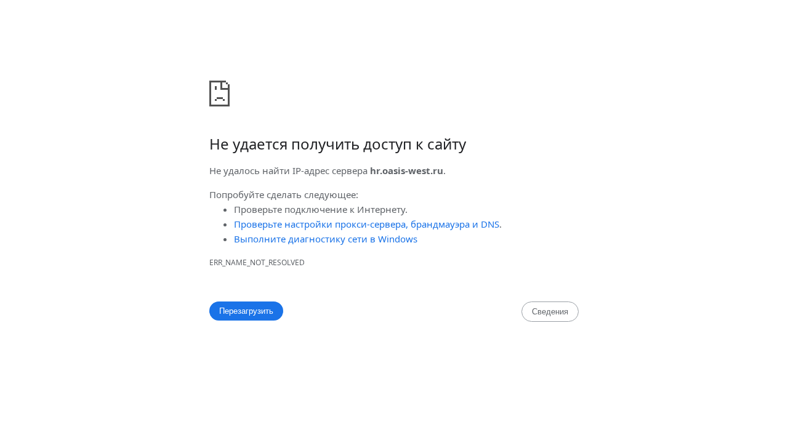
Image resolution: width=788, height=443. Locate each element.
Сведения (550, 311)
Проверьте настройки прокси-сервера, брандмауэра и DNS (366, 224)
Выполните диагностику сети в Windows (325, 239)
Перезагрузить (246, 311)
